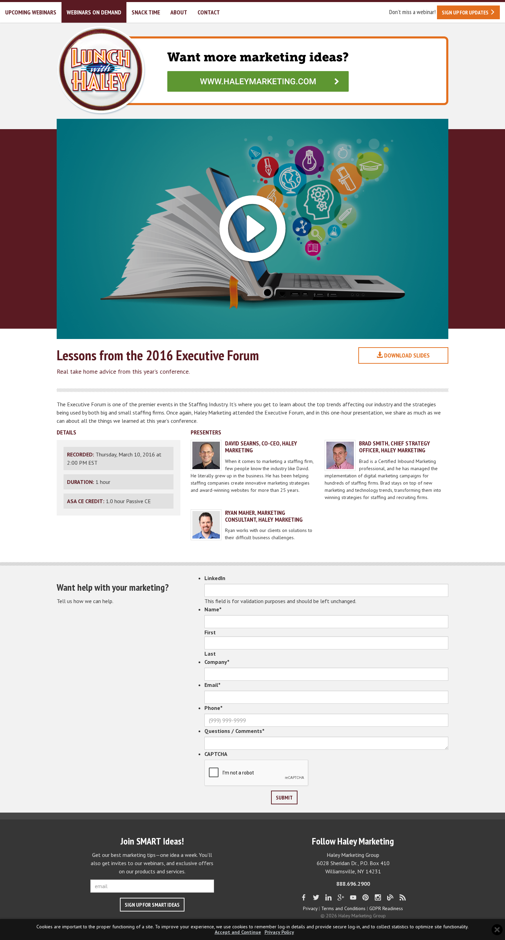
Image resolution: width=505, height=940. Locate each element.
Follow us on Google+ (340, 897)
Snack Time (146, 12)
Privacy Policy (279, 932)
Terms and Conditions (343, 908)
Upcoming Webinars (30, 12)
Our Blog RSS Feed (402, 897)
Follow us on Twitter (316, 897)
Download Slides (406, 355)
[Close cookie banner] (497, 929)
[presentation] (256, 773)
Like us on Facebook (303, 897)
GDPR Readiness (386, 908)
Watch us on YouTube (353, 897)
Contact (209, 12)
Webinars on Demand (94, 12)
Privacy (310, 908)
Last (210, 653)
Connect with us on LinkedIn (328, 897)
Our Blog (390, 897)
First (210, 632)
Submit (284, 797)
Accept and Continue (238, 932)
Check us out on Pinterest (365, 897)
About (178, 12)
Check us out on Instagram (377, 897)
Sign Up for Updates (466, 12)
